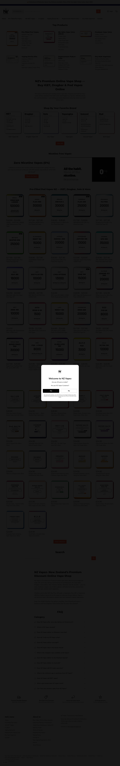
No (69, 391)
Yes (51, 391)
